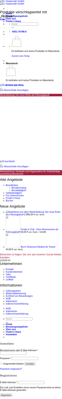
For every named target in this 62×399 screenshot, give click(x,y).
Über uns (11, 18)
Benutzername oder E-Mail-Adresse (19, 350)
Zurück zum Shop (21, 56)
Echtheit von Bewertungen (19, 296)
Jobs (8, 274)
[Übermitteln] (13, 27)
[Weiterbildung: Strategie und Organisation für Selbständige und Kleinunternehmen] (7, 161)
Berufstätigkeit (19, 190)
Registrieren (6, 395)
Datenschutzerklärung (17, 304)
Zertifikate (11, 277)
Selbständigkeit (14, 193)
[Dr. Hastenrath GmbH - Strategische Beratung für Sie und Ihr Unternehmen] (12, 2)
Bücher (9, 200)
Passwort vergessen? (11, 369)
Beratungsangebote (17, 16)
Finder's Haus (13, 198)
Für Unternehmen (15, 195)
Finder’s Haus (13, 21)
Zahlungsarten (13, 291)
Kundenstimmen (14, 272)
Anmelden (30, 364)
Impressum (11, 301)
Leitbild (9, 279)
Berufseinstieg (19, 188)
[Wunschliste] (1, 88)
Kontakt (10, 269)
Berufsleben (12, 185)
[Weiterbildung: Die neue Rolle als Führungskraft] (11, 85)
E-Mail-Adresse (8, 382)
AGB (8, 298)
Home (9, 324)
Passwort (5, 358)
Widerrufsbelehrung (16, 293)
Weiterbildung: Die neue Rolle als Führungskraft (24, 95)
